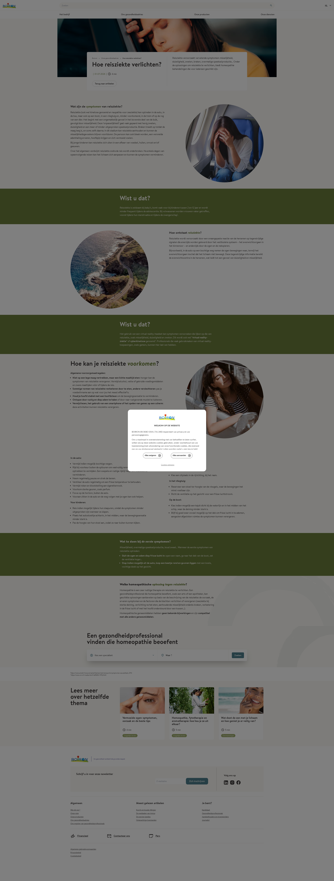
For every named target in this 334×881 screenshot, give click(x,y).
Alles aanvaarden (179, 455)
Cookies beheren (167, 465)
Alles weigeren (150, 455)
